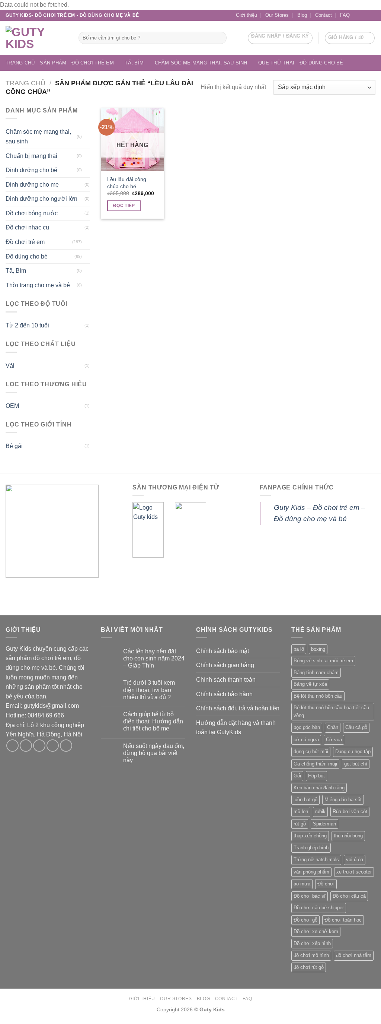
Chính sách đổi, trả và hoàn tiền (237, 708)
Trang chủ (20, 63)
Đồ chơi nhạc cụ (27, 227)
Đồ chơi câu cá (349, 896)
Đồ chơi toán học (343, 920)
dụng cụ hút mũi (311, 751)
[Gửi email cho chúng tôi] (364, 15)
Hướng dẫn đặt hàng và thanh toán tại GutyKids (236, 728)
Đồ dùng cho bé (321, 63)
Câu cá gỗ (356, 727)
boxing (318, 649)
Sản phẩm (53, 63)
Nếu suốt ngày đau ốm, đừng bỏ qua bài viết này (153, 753)
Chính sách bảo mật (222, 651)
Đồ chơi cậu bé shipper (319, 907)
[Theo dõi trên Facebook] (357, 15)
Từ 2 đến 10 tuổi (27, 325)
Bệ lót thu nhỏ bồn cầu (318, 696)
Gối (297, 776)
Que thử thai (276, 63)
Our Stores (277, 15)
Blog (302, 15)
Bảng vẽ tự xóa (310, 684)
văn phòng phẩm (311, 872)
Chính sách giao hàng (225, 665)
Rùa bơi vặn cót (350, 811)
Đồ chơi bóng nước (32, 213)
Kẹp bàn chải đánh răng (319, 787)
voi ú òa (354, 859)
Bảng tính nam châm (316, 672)
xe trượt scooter (354, 872)
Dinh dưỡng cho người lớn (41, 199)
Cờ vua (334, 739)
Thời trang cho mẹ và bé (38, 285)
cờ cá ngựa (306, 739)
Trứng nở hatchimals (316, 859)
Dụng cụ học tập (353, 751)
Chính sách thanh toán (226, 679)
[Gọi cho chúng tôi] (371, 15)
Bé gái (14, 446)
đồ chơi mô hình (311, 955)
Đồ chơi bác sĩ (310, 896)
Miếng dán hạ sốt (343, 799)
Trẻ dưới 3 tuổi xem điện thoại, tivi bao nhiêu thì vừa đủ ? (149, 689)
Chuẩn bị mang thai (31, 156)
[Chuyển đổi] (87, 136)
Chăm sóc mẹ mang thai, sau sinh (201, 63)
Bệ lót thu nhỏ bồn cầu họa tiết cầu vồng (331, 711)
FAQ (345, 15)
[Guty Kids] (36, 38)
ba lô (299, 649)
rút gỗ (300, 824)
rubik (320, 811)
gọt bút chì (355, 764)
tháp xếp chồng (310, 835)
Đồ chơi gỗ (305, 920)
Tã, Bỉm (134, 63)
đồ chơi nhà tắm (353, 955)
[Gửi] (219, 38)
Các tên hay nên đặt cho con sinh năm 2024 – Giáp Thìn (154, 658)
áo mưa (302, 884)
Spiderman (324, 824)
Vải (10, 365)
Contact (323, 15)
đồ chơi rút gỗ (309, 967)
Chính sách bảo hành (224, 694)
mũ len (301, 811)
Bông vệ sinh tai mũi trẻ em (323, 660)
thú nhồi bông (348, 835)
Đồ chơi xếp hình (312, 943)
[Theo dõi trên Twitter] (39, 745)
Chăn (332, 727)
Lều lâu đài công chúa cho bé (126, 182)
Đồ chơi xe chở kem (316, 931)
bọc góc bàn (307, 727)
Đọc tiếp (124, 205)
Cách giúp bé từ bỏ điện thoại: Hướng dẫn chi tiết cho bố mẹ (153, 721)
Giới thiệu (246, 15)
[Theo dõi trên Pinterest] (66, 745)
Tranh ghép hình (311, 847)
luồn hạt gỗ (305, 799)
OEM (12, 406)
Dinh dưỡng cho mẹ (32, 184)
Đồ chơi (325, 884)
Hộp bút (316, 776)
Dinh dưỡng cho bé (31, 170)
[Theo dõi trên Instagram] (26, 745)
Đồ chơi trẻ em (92, 63)
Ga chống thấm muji (315, 764)
